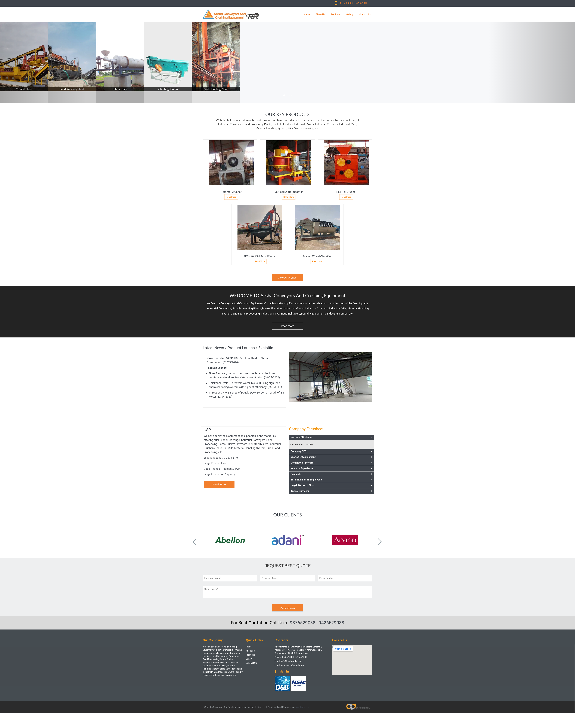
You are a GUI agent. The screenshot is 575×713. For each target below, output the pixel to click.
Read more (287, 326)
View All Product (287, 277)
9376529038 (346, 3)
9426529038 (361, 3)
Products (335, 14)
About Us (320, 14)
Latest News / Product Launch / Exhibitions (240, 348)
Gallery (349, 14)
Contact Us (365, 14)
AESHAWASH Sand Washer (259, 256)
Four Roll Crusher (346, 191)
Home (307, 14)
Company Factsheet (306, 429)
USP (207, 430)
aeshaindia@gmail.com (292, 665)
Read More (231, 197)
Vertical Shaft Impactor (288, 191)
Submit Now (287, 608)
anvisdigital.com (302, 707)
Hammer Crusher (231, 191)
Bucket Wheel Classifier (317, 256)
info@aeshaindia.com (291, 661)
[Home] (246, 14)
